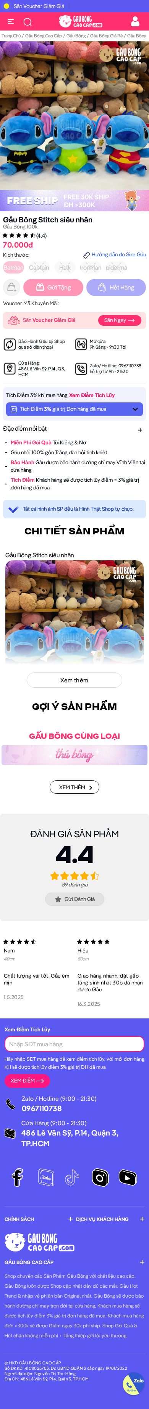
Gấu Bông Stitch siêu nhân (47, 219)
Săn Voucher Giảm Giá (39, 6)
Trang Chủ (11, 36)
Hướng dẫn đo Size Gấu (118, 254)
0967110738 (130, 365)
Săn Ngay (115, 320)
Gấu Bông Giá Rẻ (106, 36)
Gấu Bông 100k (20, 226)
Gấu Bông (76, 36)
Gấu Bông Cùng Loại (74, 736)
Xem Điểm (23, 1080)
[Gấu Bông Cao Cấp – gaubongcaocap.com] (80, 20)
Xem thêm (72, 787)
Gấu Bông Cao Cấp (43, 36)
